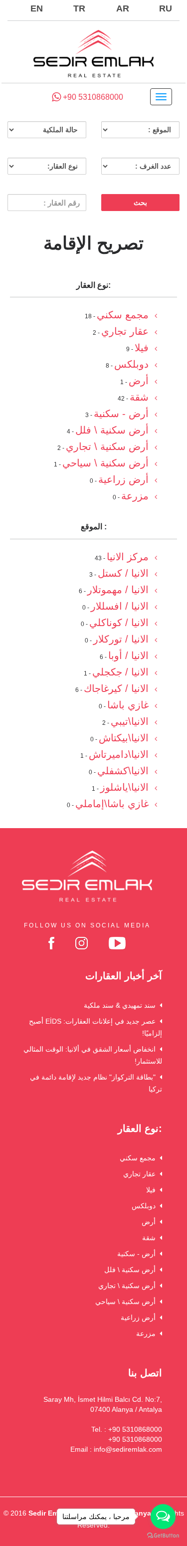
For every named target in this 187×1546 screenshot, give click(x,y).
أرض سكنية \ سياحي (127, 1302)
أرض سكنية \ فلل (132, 1270)
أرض (151, 1222)
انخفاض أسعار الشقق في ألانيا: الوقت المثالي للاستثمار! (92, 1055)
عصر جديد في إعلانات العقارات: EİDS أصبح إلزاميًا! (95, 1027)
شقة (151, 1238)
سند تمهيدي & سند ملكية (122, 1005)
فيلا (153, 1190)
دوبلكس (146, 1206)
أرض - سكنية (138, 1254)
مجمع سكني (140, 1158)
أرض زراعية (140, 1318)
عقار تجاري (141, 1174)
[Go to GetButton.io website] (163, 1536)
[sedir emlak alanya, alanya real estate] (93, 54)
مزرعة (148, 1333)
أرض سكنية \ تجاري (129, 1286)
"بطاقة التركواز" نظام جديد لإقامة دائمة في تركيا (96, 1083)
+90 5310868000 (92, 97)
